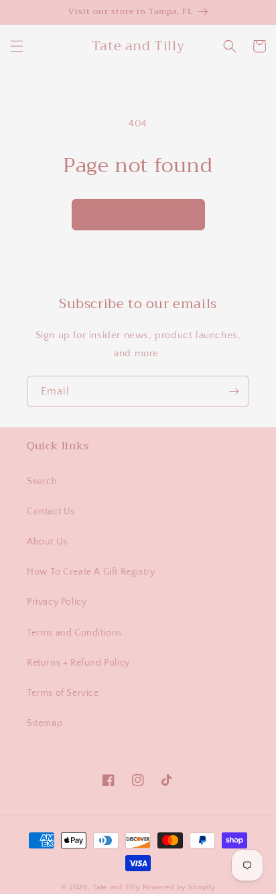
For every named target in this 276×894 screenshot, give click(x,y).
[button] (16, 46)
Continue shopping (138, 214)
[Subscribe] (234, 391)
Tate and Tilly (116, 887)
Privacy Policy (56, 602)
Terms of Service (63, 693)
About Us (47, 541)
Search (42, 481)
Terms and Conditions (74, 632)
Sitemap (44, 723)
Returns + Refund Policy (78, 663)
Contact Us (51, 511)
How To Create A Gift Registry (91, 572)
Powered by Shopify (179, 887)
